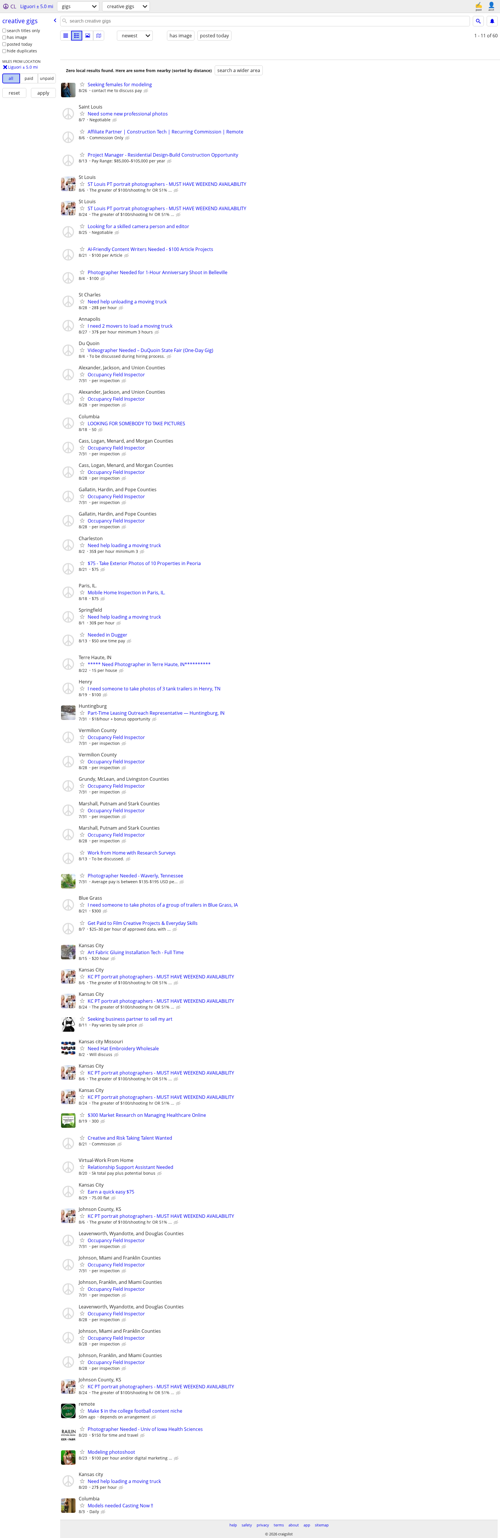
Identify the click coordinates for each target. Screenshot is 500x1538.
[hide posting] (146, 91)
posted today (19, 44)
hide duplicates (22, 51)
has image (17, 37)
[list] (65, 36)
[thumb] (76, 36)
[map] (98, 36)
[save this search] (492, 21)
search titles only (23, 30)
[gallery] (87, 36)
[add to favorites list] (82, 84)
